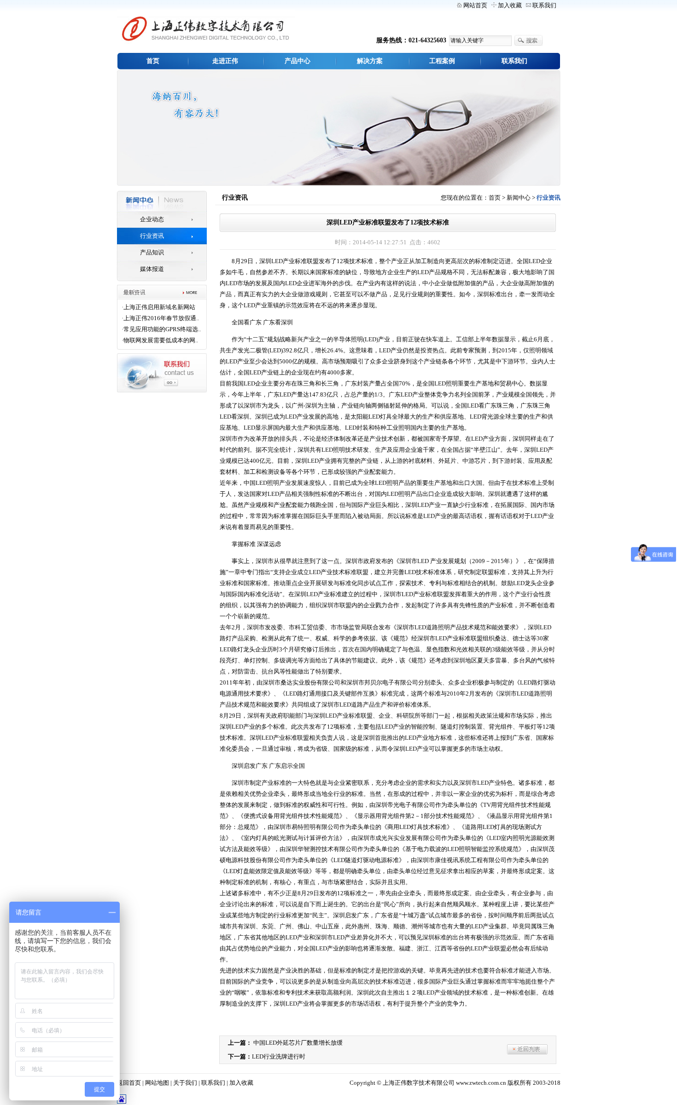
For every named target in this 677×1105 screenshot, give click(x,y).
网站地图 (157, 1082)
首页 (495, 197)
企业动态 (152, 219)
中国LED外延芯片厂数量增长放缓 (298, 1042)
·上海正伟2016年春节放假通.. (160, 318)
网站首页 (475, 5)
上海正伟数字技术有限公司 (419, 1082)
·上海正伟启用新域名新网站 (158, 307)
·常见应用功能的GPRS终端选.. (161, 329)
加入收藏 (510, 5)
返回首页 (129, 1082)
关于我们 (185, 1082)
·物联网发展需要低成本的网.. (160, 340)
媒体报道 (152, 268)
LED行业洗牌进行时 (278, 1056)
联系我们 (544, 5)
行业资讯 (152, 235)
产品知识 (152, 252)
